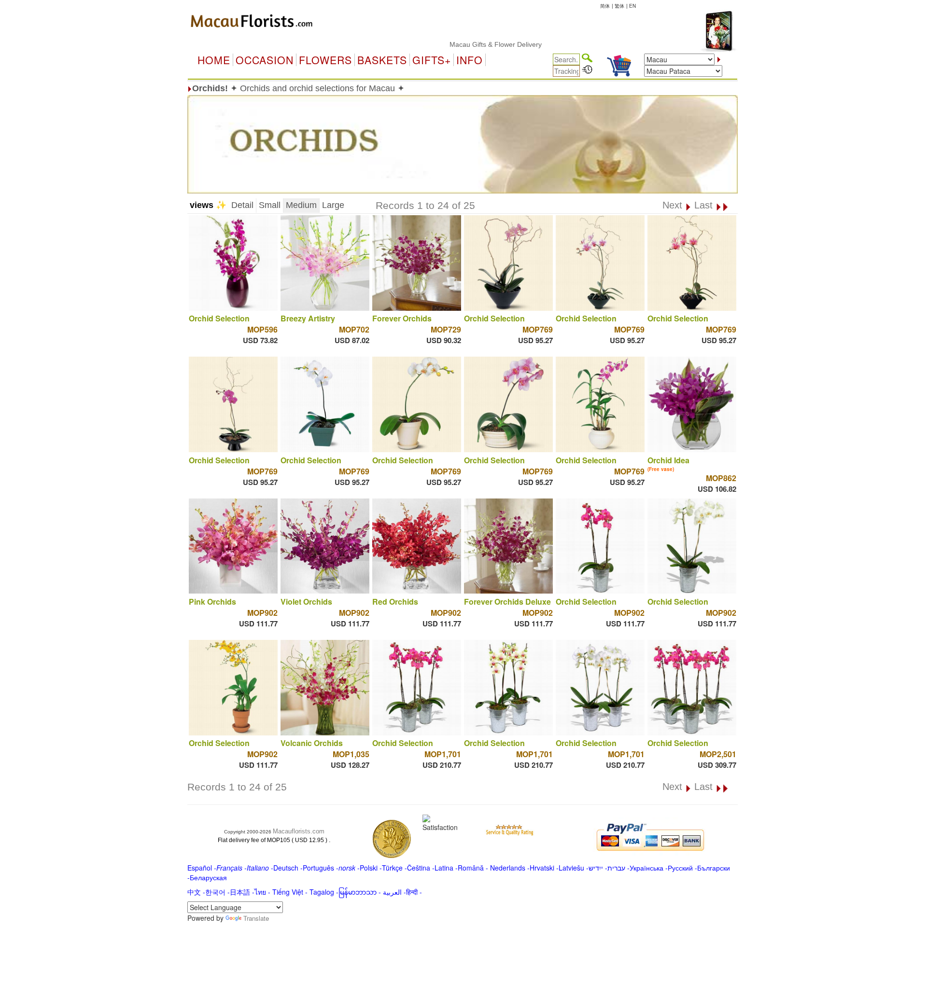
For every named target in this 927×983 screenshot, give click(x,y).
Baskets (382, 60)
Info (469, 60)
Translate (256, 918)
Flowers (325, 60)
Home (213, 60)
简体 (605, 5)
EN (632, 5)
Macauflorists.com (298, 831)
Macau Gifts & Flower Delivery (467, 44)
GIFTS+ (431, 60)
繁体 (619, 5)
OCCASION (265, 60)
